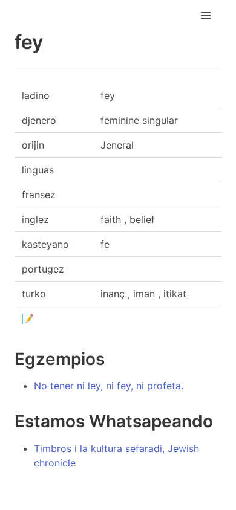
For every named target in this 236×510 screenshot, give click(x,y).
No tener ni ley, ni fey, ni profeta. (108, 385)
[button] (205, 15)
